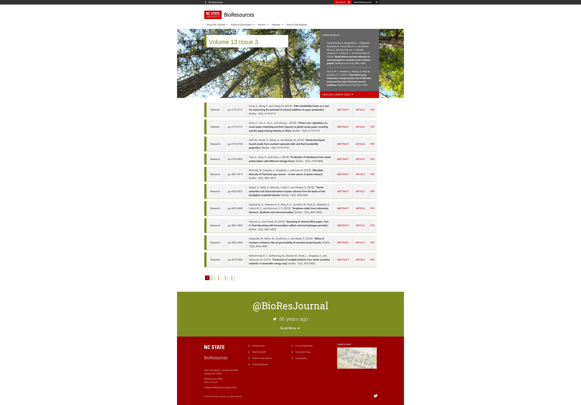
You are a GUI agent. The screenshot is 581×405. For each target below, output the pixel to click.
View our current (336, 94)
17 (227, 278)
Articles (262, 24)
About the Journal (216, 24)
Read (288, 328)
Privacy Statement (304, 346)
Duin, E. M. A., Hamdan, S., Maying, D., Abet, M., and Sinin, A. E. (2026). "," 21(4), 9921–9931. (349, 78)
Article (360, 109)
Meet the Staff (259, 352)
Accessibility (301, 358)
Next (234, 278)
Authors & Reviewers (241, 24)
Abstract (343, 109)
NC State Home (215, 2)
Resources (340, 2)
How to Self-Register (296, 24)
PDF (372, 109)
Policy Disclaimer (260, 364)
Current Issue (258, 346)
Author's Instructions (262, 358)
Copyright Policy (303, 352)
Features (276, 24)
